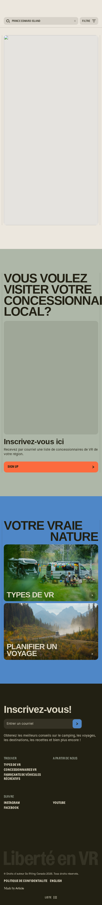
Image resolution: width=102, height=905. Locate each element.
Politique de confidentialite (25, 881)
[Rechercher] (8, 21)
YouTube (59, 803)
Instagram (12, 803)
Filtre (86, 20)
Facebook (11, 808)
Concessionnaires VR (20, 770)
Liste (48, 897)
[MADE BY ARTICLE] (14, 888)
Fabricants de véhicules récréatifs (22, 777)
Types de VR (12, 765)
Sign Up (13, 466)
